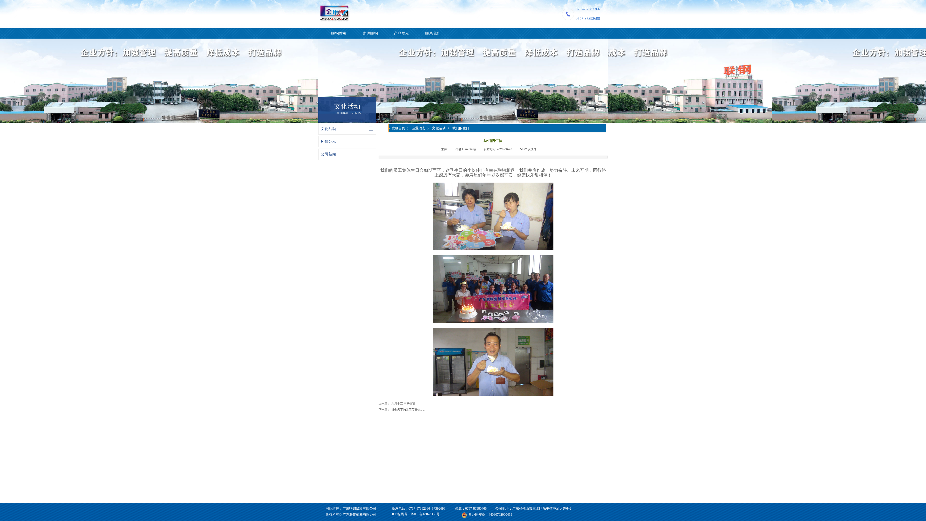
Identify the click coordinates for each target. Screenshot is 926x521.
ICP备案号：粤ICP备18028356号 (416, 514)
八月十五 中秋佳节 (397, 403)
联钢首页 (339, 33)
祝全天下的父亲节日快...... (402, 409)
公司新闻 (328, 154)
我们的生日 (460, 128)
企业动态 (418, 128)
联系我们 (433, 33)
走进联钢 (370, 33)
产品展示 (401, 33)
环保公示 (328, 141)
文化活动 (328, 129)
